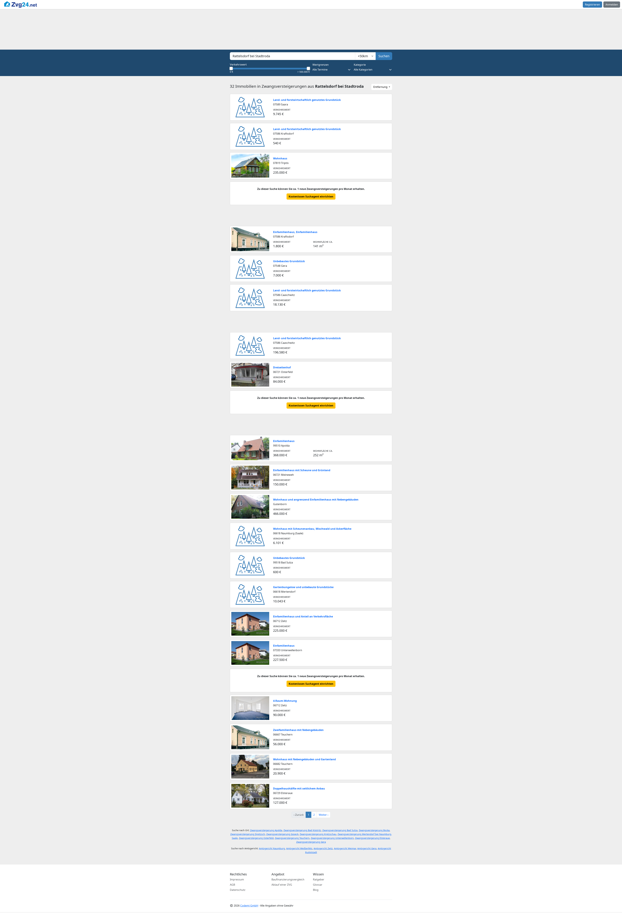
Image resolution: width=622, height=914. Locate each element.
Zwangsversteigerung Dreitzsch (247, 834)
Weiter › (323, 815)
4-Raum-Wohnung (285, 701)
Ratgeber (318, 879)
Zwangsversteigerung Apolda (266, 830)
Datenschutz (237, 890)
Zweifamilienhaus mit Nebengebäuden (298, 730)
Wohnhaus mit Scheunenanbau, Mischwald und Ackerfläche (312, 529)
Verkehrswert (238, 64)
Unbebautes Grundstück (289, 261)
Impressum (237, 879)
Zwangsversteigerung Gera (311, 841)
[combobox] (292, 56)
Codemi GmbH (249, 905)
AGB (232, 884)
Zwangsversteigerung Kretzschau (318, 834)
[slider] (231, 68)
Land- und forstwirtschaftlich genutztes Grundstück (307, 100)
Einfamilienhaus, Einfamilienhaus (295, 232)
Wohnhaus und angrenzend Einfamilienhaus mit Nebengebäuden (315, 499)
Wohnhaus (280, 158)
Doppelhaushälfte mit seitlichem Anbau (299, 788)
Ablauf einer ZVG (281, 884)
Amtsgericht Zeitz (323, 848)
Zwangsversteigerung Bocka (374, 830)
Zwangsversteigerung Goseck (282, 834)
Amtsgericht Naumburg (272, 848)
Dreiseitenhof (282, 367)
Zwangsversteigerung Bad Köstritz (302, 830)
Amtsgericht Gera (366, 848)
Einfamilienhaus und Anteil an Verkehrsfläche (303, 616)
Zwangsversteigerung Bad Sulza (339, 830)
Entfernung (380, 87)
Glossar (317, 884)
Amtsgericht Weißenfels (299, 848)
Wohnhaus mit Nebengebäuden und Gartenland (304, 759)
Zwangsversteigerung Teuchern (292, 838)
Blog (315, 890)
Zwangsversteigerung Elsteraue (372, 838)
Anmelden (611, 4)
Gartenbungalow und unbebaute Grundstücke (303, 587)
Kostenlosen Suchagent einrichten (311, 196)
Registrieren (592, 4)
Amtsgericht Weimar (345, 848)
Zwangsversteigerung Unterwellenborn (332, 838)
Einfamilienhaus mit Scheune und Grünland (301, 470)
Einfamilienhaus (283, 441)
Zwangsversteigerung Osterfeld (256, 838)
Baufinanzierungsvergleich (287, 879)
